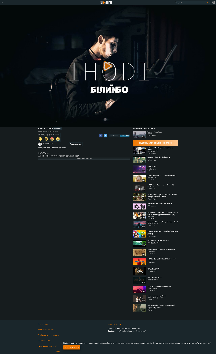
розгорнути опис (84, 158)
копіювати (124, 136)
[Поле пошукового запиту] (208, 2)
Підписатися (75, 144)
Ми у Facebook (114, 324)
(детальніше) (205, 343)
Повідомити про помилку (49, 335)
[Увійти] (213, 2)
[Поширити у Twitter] (105, 135)
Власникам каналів (46, 330)
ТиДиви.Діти (59, 351)
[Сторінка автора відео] (40, 144)
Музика (57, 128)
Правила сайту (44, 340)
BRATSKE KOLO (48, 144)
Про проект (43, 324)
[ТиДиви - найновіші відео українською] (105, 3)
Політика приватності (47, 346)
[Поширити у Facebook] (100, 135)
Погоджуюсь (72, 347)
